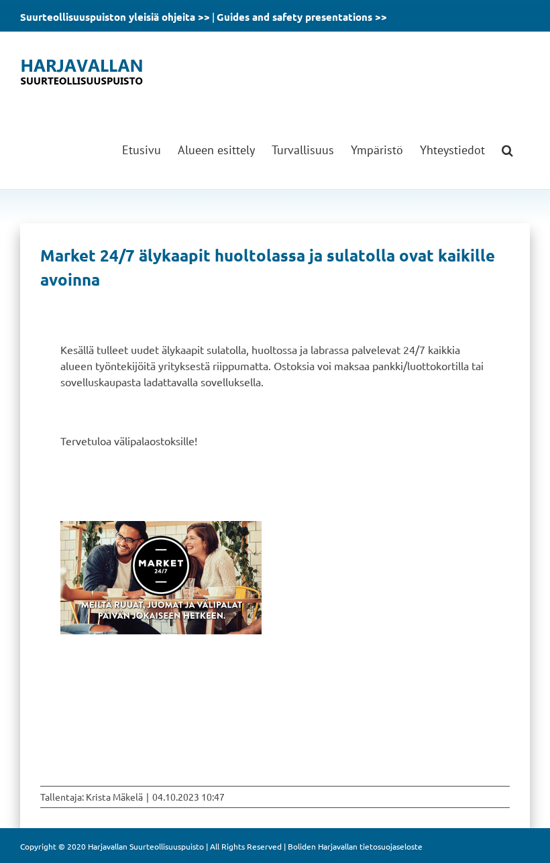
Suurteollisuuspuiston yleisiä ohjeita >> (115, 16)
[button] (507, 150)
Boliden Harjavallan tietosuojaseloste (355, 846)
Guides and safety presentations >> (302, 16)
